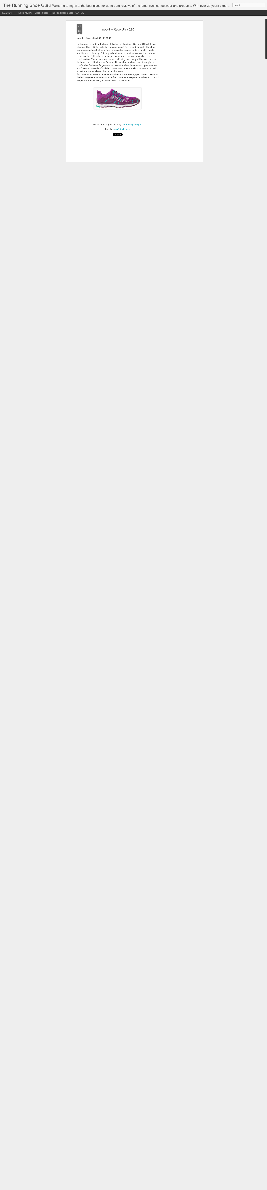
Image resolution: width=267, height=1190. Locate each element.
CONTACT (80, 12)
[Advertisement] (175, 72)
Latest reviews (25, 12)
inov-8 (116, 129)
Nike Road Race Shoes (62, 12)
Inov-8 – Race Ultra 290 (117, 29)
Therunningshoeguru (132, 124)
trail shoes (125, 129)
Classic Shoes (41, 12)
